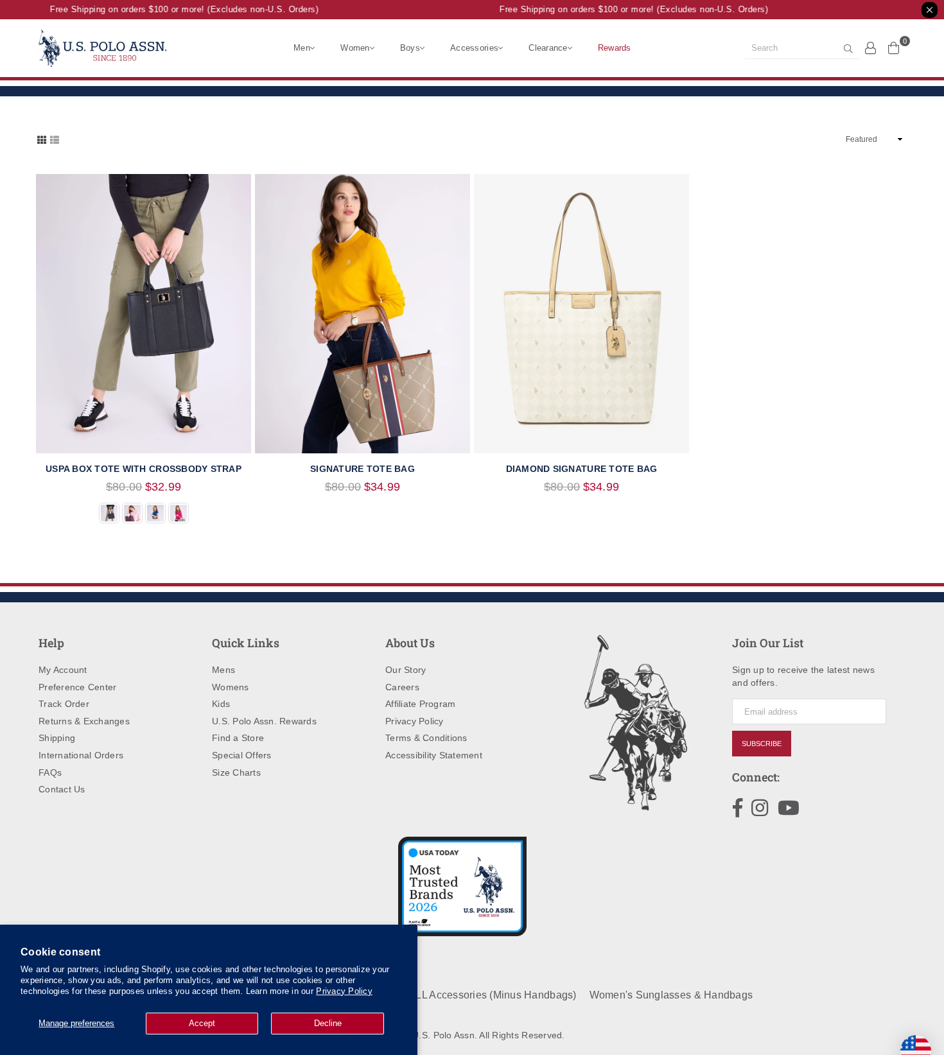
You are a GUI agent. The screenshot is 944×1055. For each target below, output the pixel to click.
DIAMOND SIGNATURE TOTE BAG (582, 469)
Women (354, 48)
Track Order (64, 704)
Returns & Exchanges (84, 721)
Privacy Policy (344, 991)
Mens (223, 670)
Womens (230, 687)
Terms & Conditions (426, 738)
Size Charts (236, 772)
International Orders (81, 755)
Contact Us (62, 789)
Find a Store (238, 738)
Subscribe (762, 743)
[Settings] (870, 47)
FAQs (50, 772)
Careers (402, 687)
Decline (328, 1023)
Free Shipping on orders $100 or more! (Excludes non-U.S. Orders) (176, 9)
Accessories (474, 48)
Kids (221, 704)
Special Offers (242, 755)
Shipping (57, 738)
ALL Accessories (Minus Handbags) (492, 995)
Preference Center (77, 687)
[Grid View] (41, 138)
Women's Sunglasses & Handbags (671, 995)
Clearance (548, 48)
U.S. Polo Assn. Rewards (264, 721)
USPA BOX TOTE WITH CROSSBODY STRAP (143, 469)
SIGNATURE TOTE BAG (362, 469)
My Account (63, 670)
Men (301, 48)
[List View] (54, 138)
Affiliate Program (420, 704)
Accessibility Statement (433, 755)
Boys (410, 48)
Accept (202, 1023)
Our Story (405, 670)
